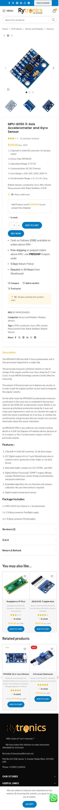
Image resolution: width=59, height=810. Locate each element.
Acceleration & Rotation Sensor (42, 608)
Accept (30, 804)
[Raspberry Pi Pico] (16, 585)
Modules (42, 317)
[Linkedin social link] (21, 3)
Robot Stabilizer (33, 328)
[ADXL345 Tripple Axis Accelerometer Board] (43, 585)
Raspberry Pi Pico (16, 601)
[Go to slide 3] (33, 92)
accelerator (25, 325)
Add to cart (32, 225)
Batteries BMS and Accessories (15, 681)
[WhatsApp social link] (25, 3)
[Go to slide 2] (29, 92)
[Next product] (12, 36)
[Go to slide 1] (26, 92)
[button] (5, 68)
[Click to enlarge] (8, 89)
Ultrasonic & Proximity (46, 681)
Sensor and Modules (34, 29)
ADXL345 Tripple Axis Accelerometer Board (43, 603)
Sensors (50, 29)
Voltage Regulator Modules (16, 686)
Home (5, 29)
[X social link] (13, 3)
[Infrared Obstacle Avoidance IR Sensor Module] (43, 658)
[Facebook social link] (9, 3)
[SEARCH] (53, 19)
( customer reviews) (29, 138)
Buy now (16, 233)
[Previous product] (4, 36)
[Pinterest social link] (17, 3)
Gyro (33, 325)
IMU (38, 325)
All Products (16, 29)
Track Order (43, 3)
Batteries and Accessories (15, 678)
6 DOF (16, 325)
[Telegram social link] (29, 3)
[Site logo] (30, 10)
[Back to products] (8, 36)
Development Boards (15, 605)
